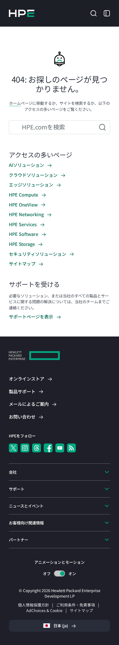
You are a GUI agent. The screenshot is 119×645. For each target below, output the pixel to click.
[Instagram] (24, 447)
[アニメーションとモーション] (59, 573)
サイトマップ (81, 610)
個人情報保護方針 (33, 605)
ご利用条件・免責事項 (75, 605)
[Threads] (36, 447)
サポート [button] (16, 489)
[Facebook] (48, 447)
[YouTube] (59, 447)
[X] (13, 447)
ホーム (15, 103)
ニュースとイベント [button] (26, 506)
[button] (93, 13)
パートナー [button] (18, 539)
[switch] (59, 573)
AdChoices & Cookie (44, 610)
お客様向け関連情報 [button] (26, 523)
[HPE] (34, 356)
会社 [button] (13, 472)
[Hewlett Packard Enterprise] (21, 13)
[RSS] (71, 447)
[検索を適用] (102, 127)
